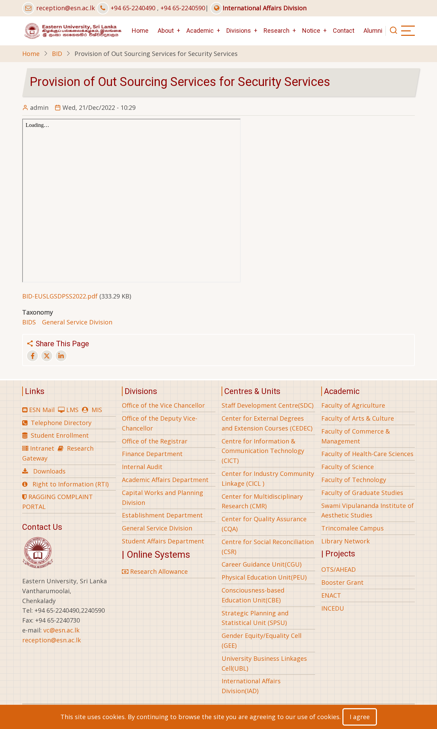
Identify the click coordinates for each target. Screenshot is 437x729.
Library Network (345, 541)
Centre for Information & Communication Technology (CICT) (263, 451)
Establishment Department (162, 515)
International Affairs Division (265, 8)
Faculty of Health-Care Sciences (367, 454)
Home (140, 30)
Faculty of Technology (353, 480)
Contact (343, 30)
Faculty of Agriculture (353, 405)
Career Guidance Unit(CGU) (261, 564)
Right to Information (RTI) (70, 484)
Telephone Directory (61, 423)
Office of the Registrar (154, 441)
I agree (360, 717)
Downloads (49, 471)
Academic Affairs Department (165, 480)
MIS (96, 410)
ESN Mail (42, 410)
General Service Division (77, 322)
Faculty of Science (347, 467)
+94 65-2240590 (182, 8)
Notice (311, 30)
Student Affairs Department (163, 541)
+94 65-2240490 (133, 8)
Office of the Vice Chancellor (163, 405)
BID (57, 53)
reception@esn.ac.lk (65, 8)
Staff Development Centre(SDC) (267, 405)
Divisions (238, 30)
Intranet (42, 448)
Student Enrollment (60, 435)
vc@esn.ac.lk (61, 630)
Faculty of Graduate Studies (362, 493)
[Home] (72, 30)
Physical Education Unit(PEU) (264, 577)
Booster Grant (342, 582)
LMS (72, 410)
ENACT (331, 595)
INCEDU (332, 608)
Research (277, 30)
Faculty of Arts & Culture (357, 418)
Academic (200, 30)
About (166, 30)
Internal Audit (142, 467)
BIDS (29, 322)
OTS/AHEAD (338, 569)
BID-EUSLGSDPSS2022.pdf (60, 296)
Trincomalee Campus (352, 528)
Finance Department (152, 454)
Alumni (373, 30)
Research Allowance (158, 571)
